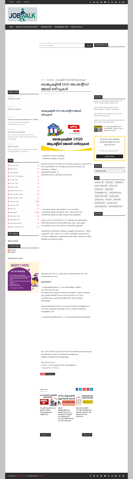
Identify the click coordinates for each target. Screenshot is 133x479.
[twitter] (94, 2)
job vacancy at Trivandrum (16, 132)
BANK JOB (13, 169)
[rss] (112, 2)
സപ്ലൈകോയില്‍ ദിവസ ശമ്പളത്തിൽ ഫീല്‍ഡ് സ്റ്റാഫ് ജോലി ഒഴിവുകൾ (113, 128)
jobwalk (12, 252)
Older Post (87, 435)
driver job (14, 183)
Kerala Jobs (14, 201)
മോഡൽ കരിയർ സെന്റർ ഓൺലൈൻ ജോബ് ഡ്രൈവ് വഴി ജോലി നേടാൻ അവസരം (83, 412)
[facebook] (90, 2)
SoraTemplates (21, 476)
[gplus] (97, 2)
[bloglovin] (105, 2)
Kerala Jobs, (61, 94)
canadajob (14, 172)
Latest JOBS (14, 205)
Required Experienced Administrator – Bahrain (23, 119)
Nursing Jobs (46, 27)
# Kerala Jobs (50, 374)
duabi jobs (14, 187)
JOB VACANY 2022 (16, 194)
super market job (17, 227)
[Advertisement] (87, 13)
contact (26, 2)
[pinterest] (101, 2)
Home (11, 2)
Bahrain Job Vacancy (14, 109)
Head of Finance (13, 147)
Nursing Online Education (26, 27)
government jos (16, 191)
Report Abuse (13, 241)
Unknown (13, 250)
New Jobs (13, 212)
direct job (14, 180)
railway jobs (15, 220)
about (19, 2)
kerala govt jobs (16, 198)
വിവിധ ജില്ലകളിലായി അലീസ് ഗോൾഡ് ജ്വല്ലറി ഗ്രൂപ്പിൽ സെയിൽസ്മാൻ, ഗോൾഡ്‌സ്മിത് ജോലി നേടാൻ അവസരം (65, 414)
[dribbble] (108, 2)
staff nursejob (16, 223)
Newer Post (45, 435)
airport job (14, 165)
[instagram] (119, 2)
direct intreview (16, 176)
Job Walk (40, 476)
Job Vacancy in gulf (14, 99)
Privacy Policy (77, 27)
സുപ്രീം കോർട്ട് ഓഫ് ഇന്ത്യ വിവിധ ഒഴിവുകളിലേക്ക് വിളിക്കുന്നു (48, 411)
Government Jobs (61, 27)
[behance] (115, 2)
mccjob (13, 209)
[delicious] (123, 2)
